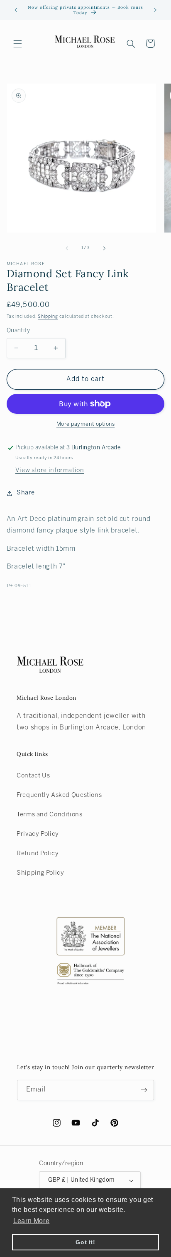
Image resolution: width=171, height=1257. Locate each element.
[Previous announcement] (16, 10)
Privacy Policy (38, 834)
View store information (49, 470)
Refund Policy (38, 853)
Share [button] (26, 493)
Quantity (18, 330)
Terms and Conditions (50, 815)
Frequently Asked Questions (59, 795)
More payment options (85, 424)
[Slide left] (67, 248)
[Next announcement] (155, 10)
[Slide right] (104, 248)
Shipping (48, 316)
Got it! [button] (85, 1242)
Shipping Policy (40, 873)
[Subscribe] (144, 1090)
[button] (17, 43)
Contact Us (33, 776)
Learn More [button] (31, 1220)
